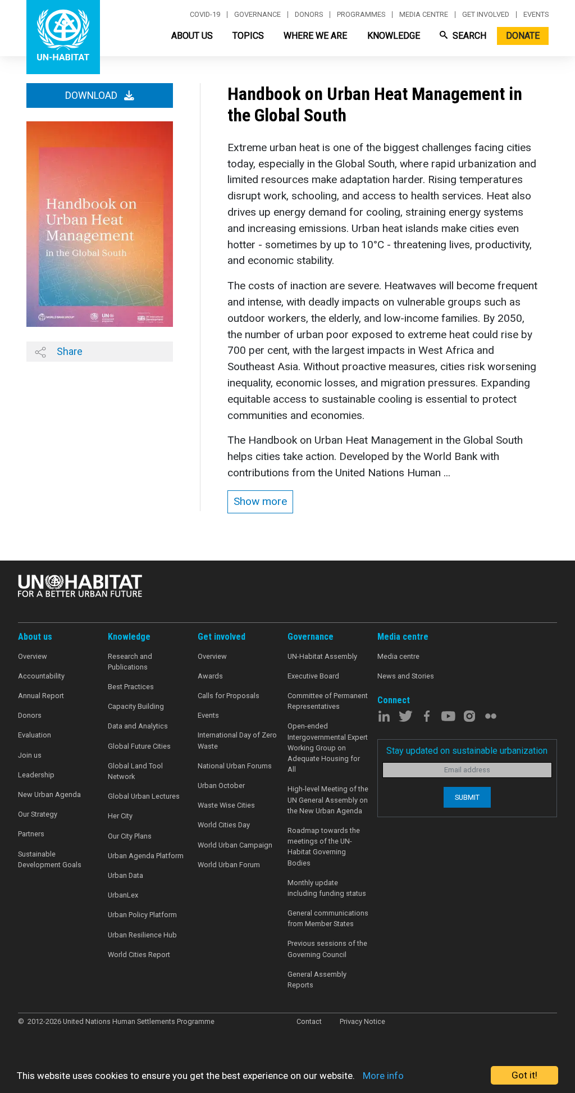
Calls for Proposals (228, 695)
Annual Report (41, 695)
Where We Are (315, 35)
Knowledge (393, 35)
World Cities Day (224, 825)
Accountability (41, 676)
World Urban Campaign (235, 845)
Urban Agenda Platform (146, 855)
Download (92, 95)
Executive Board (313, 676)
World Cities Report (139, 954)
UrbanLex (123, 895)
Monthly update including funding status (327, 888)
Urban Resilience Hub (142, 935)
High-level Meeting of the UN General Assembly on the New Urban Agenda (328, 799)
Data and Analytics (138, 726)
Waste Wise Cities (226, 805)
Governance (257, 14)
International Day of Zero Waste (237, 740)
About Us (192, 35)
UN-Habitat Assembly (322, 656)
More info (383, 1075)
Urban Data (125, 875)
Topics (248, 35)
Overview (32, 656)
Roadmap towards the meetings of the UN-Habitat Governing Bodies (324, 846)
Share (68, 351)
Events (536, 14)
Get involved (485, 14)
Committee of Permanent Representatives (328, 701)
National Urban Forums (235, 766)
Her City (120, 816)
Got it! (524, 1075)
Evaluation (34, 735)
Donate (523, 35)
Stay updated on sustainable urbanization (466, 750)
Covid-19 (205, 14)
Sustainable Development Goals (49, 859)
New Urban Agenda (49, 794)
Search (468, 35)
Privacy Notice (362, 1021)
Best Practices (131, 686)
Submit (467, 797)
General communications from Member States (328, 918)
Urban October (221, 785)
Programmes (361, 14)
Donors (309, 14)
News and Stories (405, 676)
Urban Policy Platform (142, 914)
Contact (309, 1021)
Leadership (36, 775)
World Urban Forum (229, 864)
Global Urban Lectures (144, 796)
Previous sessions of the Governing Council (327, 948)
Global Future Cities (139, 746)
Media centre (423, 14)
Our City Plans (130, 836)
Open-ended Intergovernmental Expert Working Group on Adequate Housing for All (328, 747)
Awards (210, 676)
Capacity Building (136, 706)
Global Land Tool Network (135, 771)
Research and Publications (130, 661)
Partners (31, 834)
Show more (260, 501)
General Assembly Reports (317, 979)
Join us (30, 755)
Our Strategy (37, 814)
